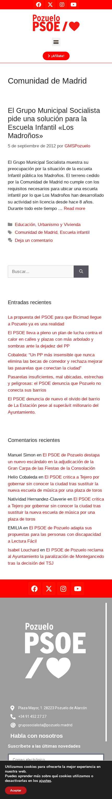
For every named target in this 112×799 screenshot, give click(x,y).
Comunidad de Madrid (36, 232)
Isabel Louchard (23, 550)
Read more (74, 208)
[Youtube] (77, 588)
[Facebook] (34, 588)
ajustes (45, 780)
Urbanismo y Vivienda (59, 224)
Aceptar (15, 790)
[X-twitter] (48, 588)
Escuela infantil (75, 232)
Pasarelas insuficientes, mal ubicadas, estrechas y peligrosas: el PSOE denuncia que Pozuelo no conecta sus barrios (55, 383)
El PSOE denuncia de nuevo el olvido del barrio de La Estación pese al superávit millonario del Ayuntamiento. (54, 406)
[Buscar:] (41, 271)
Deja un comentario (34, 240)
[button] (56, 42)
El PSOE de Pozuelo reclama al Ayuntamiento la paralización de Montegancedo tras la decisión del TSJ (56, 557)
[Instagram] (63, 588)
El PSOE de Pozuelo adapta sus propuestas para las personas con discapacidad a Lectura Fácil (54, 534)
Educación (25, 224)
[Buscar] (81, 271)
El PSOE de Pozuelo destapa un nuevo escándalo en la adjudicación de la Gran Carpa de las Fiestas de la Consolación (53, 462)
